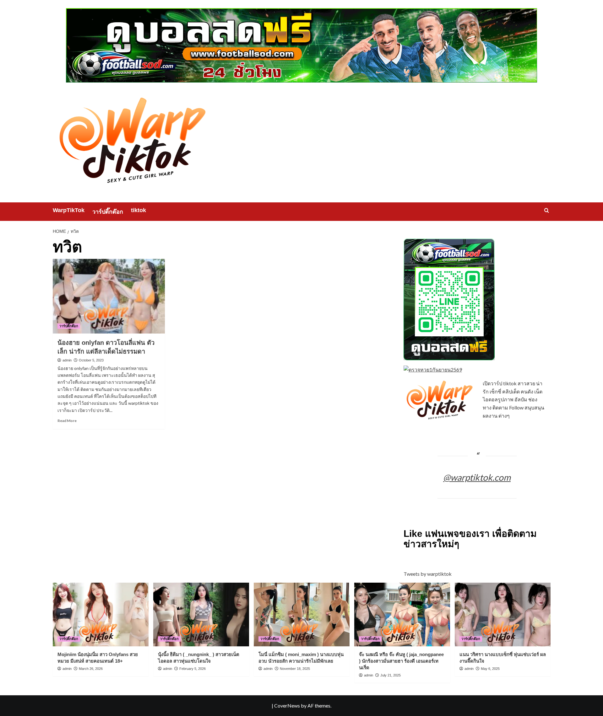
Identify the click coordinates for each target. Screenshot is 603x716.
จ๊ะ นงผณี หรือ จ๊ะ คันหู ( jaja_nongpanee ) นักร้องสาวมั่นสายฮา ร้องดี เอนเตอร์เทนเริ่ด (401, 661)
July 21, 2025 (390, 675)
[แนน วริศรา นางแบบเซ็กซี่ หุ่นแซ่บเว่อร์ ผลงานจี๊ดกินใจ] (503, 614)
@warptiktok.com (477, 477)
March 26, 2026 (91, 669)
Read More (67, 420)
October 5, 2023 (91, 360)
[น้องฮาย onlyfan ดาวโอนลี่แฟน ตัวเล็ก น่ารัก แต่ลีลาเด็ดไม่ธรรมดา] (109, 296)
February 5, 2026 (192, 669)
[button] (547, 210)
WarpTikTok (68, 210)
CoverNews (287, 705)
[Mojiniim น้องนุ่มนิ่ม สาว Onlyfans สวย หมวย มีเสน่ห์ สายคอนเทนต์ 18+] (101, 614)
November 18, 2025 (295, 669)
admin (67, 360)
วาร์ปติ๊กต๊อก (107, 212)
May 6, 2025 (490, 669)
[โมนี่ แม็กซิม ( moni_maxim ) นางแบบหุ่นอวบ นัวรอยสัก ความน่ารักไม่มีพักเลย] (302, 614)
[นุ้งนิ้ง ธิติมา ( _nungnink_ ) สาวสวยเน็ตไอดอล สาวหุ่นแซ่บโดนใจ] (201, 614)
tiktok (138, 210)
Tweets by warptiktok (428, 574)
